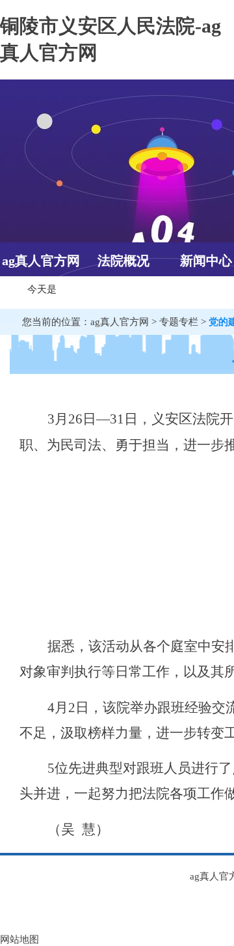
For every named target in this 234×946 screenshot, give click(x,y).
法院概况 (124, 260)
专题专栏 (178, 322)
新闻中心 (206, 260)
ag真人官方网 (41, 260)
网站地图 (19, 939)
